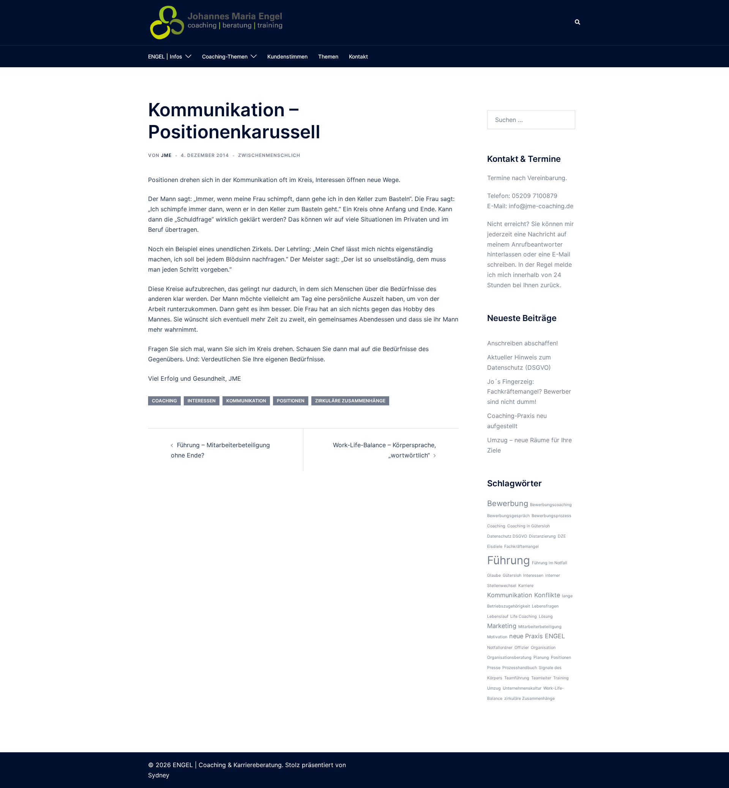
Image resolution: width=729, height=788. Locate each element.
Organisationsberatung (509, 657)
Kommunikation (246, 400)
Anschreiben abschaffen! (522, 343)
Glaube (494, 575)
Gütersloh (512, 575)
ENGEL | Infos (165, 56)
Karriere (525, 585)
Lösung (546, 616)
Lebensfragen (545, 606)
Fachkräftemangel (521, 546)
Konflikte (547, 595)
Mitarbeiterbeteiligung (540, 626)
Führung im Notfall (549, 562)
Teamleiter (541, 678)
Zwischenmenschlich (269, 155)
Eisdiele (494, 546)
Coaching (164, 400)
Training (561, 678)
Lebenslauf (497, 616)
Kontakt (358, 56)
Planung (541, 657)
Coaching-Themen (225, 56)
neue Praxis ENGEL (537, 636)
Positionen (291, 400)
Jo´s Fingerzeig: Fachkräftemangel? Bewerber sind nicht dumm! (529, 392)
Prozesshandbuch (519, 667)
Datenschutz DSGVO (507, 536)
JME (166, 155)
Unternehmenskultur (522, 688)
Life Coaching (523, 616)
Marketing (501, 626)
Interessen (202, 400)
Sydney (158, 775)
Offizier (521, 647)
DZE (562, 536)
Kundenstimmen (287, 56)
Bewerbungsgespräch (508, 515)
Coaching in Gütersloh (528, 526)
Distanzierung (542, 536)
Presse (493, 667)
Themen (328, 56)
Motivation (497, 637)
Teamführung (516, 678)
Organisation (543, 647)
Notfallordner (500, 647)
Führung (508, 560)
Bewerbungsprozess (551, 515)
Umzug (494, 688)
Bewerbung (507, 503)
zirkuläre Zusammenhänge (350, 400)
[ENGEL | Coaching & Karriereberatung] (216, 22)
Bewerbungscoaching (551, 504)
